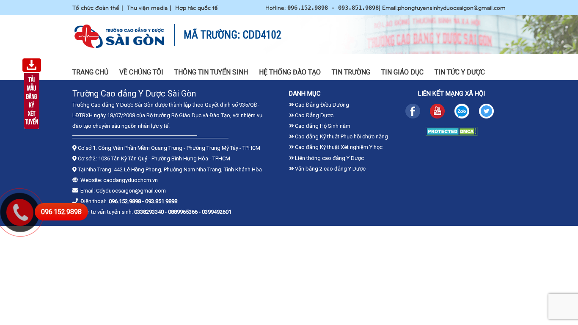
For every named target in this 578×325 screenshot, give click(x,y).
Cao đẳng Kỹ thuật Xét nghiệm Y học (338, 147)
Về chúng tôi (141, 72)
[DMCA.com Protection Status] (452, 133)
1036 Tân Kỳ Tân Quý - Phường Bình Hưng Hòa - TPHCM (164, 158)
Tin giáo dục (402, 72)
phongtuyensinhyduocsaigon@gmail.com (452, 7)
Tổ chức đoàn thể (95, 7)
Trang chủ (90, 72)
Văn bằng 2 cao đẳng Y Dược (330, 168)
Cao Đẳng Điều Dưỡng (321, 105)
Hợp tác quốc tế (196, 7)
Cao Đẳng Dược (313, 115)
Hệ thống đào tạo (290, 72)
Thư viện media (147, 7)
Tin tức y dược (460, 72)
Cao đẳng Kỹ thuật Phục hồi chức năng (341, 136)
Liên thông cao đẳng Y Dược (329, 158)
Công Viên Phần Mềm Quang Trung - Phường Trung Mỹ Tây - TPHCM (179, 148)
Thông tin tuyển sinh (211, 72)
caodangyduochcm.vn (130, 180)
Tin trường (351, 72)
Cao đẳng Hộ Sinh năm (322, 126)
